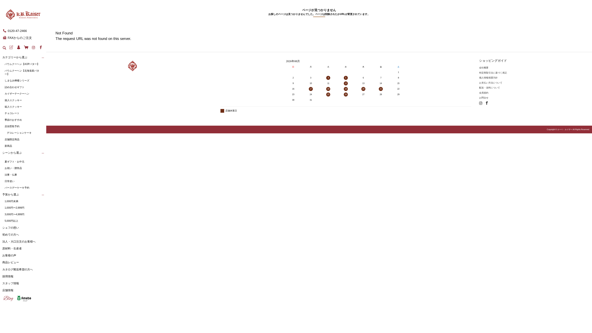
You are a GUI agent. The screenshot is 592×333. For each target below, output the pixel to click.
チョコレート (12, 113)
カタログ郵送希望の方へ (17, 269)
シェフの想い (10, 227)
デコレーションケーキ (19, 133)
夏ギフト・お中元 (14, 161)
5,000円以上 (11, 221)
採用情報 (7, 276)
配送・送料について (489, 87)
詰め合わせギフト (14, 87)
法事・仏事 (11, 174)
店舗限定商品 (12, 139)
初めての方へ (10, 234)
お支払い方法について (490, 82)
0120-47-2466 (17, 31)
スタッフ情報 (10, 283)
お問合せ (483, 97)
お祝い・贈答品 (13, 168)
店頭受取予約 (12, 126)
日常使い (9, 181)
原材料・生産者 (12, 248)
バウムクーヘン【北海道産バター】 (22, 72)
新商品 (8, 146)
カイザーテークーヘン (17, 93)
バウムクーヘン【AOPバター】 (22, 64)
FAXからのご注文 (20, 37)
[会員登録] (11, 47)
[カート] (26, 47)
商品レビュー (10, 262)
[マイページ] (18, 47)
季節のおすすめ (13, 120)
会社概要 (483, 67)
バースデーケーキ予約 (17, 187)
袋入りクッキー (13, 100)
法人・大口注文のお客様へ (19, 241)
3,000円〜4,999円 (14, 214)
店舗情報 (7, 290)
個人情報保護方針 (488, 77)
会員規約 (483, 92)
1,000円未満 (11, 201)
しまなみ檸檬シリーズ (17, 80)
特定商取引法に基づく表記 (493, 72)
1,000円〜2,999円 (14, 207)
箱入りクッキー (13, 106)
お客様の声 (9, 255)
